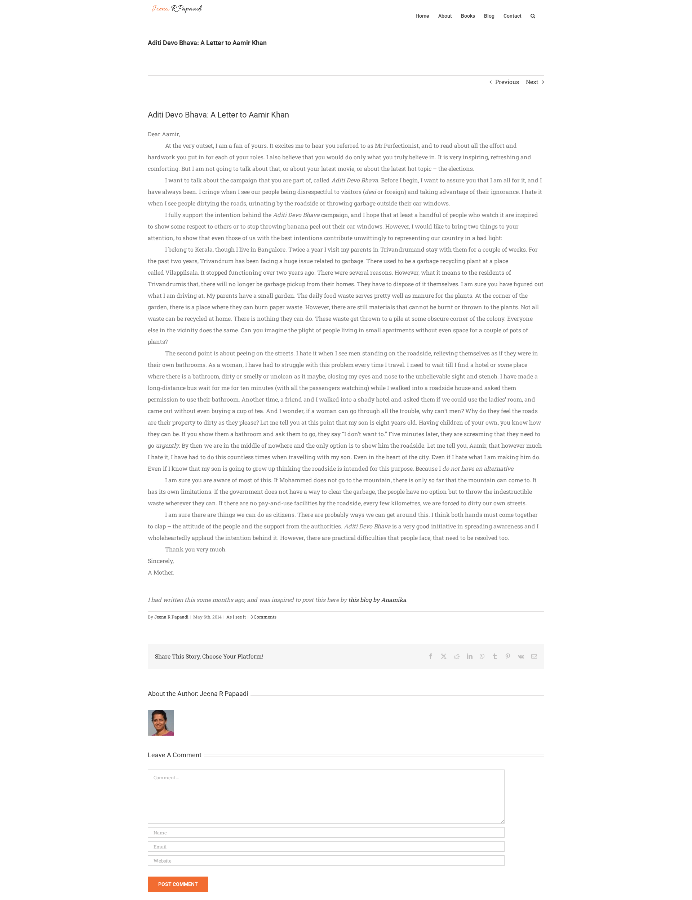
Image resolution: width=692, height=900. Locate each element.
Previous (507, 81)
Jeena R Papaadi (171, 617)
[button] (533, 15)
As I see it (236, 617)
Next (532, 81)
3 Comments (263, 617)
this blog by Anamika (377, 599)
